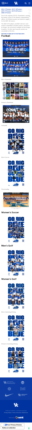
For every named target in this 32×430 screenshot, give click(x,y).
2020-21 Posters (6, 13)
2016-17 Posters (6, 9)
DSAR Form (25, 412)
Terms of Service (16, 412)
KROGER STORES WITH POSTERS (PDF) (12, 34)
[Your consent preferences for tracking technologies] (29, 428)
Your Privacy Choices (14, 425)
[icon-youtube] (29, 19)
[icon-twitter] (29, 13)
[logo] (16, 405)
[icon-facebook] (29, 10)
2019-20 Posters (17, 11)
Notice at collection (9, 428)
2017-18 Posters (17, 9)
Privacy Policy (8, 412)
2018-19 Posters (6, 11)
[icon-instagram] (29, 16)
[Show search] (26, 3)
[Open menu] (29, 3)
